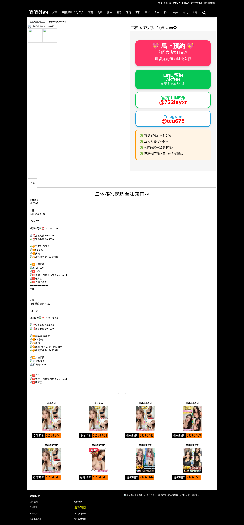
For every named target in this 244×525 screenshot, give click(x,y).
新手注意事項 (196, 2)
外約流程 (185, 2)
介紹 (32, 183)
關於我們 (34, 501)
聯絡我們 (78, 501)
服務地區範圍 (209, 2)
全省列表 (167, 2)
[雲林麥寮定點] (145, 418)
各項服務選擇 (80, 518)
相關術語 (34, 506)
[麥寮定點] (52, 418)
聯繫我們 (176, 2)
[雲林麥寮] (99, 418)
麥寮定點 (51, 403)
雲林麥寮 (98, 403)
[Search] (204, 12)
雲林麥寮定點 (145, 403)
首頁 (160, 2)
